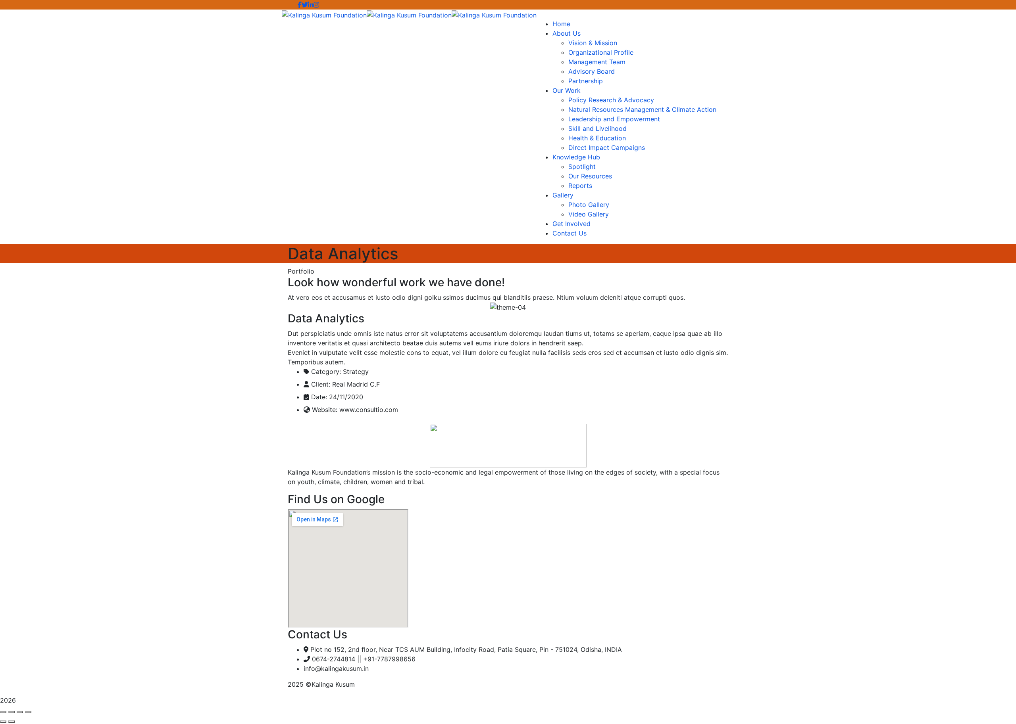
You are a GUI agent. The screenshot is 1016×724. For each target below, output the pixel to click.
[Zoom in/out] (28, 712)
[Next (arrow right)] (11, 721)
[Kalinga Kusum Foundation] (324, 14)
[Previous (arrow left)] (3, 721)
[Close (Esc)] (3, 712)
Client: (320, 384)
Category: (326, 371)
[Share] (11, 712)
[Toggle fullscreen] (20, 712)
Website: (324, 410)
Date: (319, 397)
